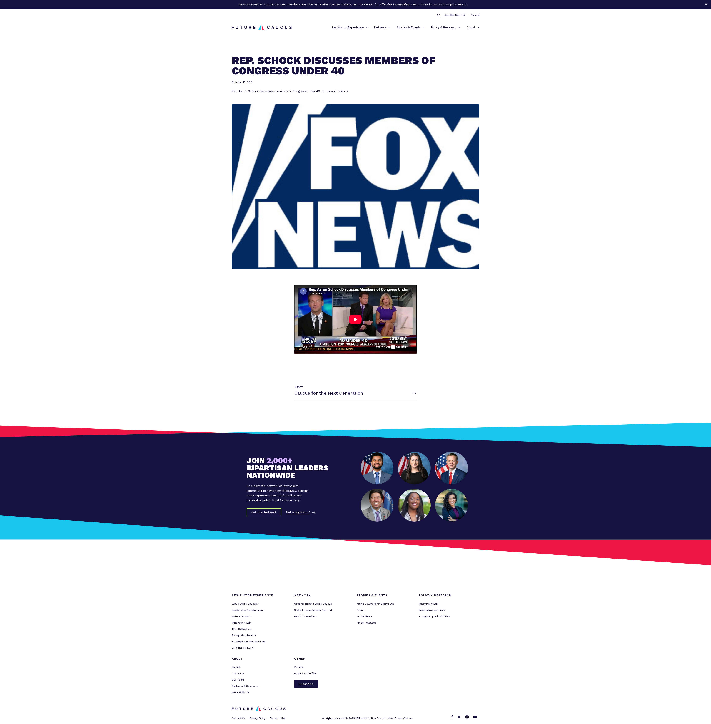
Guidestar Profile (305, 673)
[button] (438, 15)
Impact (236, 667)
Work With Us (240, 692)
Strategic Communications (248, 641)
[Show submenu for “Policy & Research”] (459, 27)
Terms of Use (278, 718)
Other (299, 658)
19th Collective (241, 629)
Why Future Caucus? (245, 603)
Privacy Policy (257, 718)
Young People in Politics (434, 616)
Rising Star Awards (244, 635)
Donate (474, 15)
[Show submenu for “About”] (478, 27)
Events (360, 610)
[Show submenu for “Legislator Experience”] (367, 27)
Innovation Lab (241, 622)
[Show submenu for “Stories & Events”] (424, 27)
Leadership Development (248, 610)
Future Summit (241, 616)
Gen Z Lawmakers (305, 616)
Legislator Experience (348, 27)
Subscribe (306, 684)
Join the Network (455, 15)
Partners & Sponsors (245, 686)
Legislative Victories (432, 610)
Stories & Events (409, 27)
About (471, 27)
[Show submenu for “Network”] (389, 27)
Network (380, 27)
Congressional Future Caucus (313, 603)
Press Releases (366, 622)
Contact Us (238, 718)
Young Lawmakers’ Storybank (375, 603)
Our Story (238, 673)
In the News (364, 616)
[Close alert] (706, 4)
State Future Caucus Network (313, 610)
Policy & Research (443, 27)
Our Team (238, 679)
